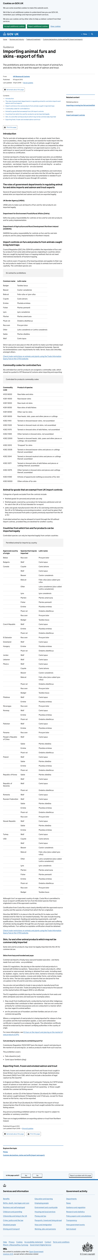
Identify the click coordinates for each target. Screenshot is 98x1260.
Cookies (19, 1242)
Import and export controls (75, 115)
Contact (48, 1242)
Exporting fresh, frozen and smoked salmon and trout (22, 119)
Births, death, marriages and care (16, 1203)
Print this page (11, 127)
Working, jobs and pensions (45, 1229)
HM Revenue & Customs (21, 76)
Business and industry (17, 39)
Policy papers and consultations (78, 1216)
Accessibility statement (33, 1242)
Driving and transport (11, 1229)
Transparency (71, 1220)
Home (5, 39)
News (68, 1203)
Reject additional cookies (38, 26)
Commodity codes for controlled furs (17, 109)
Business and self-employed (14, 1207)
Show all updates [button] (27, 1128)
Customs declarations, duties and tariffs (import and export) (62, 39)
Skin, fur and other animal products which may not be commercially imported (30, 117)
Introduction (9, 98)
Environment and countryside (46, 1207)
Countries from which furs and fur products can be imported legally (27, 114)
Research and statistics (75, 1212)
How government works (75, 1225)
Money (5, 1152)
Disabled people (9, 1225)
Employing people (42, 1203)
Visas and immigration (43, 1225)
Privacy (11, 1242)
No (39, 1175)
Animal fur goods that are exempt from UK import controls (24, 111)
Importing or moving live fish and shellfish (80, 105)
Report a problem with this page (80, 1175)
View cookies (55, 26)
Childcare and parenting (12, 1212)
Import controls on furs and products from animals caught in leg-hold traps (29, 106)
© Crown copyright (87, 1254)
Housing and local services (45, 1212)
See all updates (28, 83)
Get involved (71, 1229)
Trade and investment (33, 39)
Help (5, 1242)
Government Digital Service (40, 1245)
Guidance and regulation (75, 1207)
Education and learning (44, 1199)
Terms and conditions (61, 1242)
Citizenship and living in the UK (15, 1216)
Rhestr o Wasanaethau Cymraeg (15, 1245)
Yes (28, 1175)
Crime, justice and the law (13, 1220)
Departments (71, 1199)
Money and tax (40, 1216)
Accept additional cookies (14, 26)
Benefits (6, 1199)
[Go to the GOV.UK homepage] (11, 34)
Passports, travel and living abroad (48, 1220)
